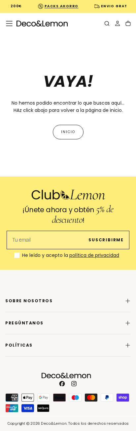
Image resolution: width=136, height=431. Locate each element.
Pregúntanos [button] (24, 323)
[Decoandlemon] (66, 375)
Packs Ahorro (61, 6)
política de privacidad (94, 255)
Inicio (68, 131)
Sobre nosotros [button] (28, 301)
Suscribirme (106, 240)
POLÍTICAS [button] (19, 345)
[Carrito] (128, 24)
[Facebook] (62, 383)
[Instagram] (74, 383)
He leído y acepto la (70, 256)
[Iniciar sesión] (117, 24)
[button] (9, 23)
